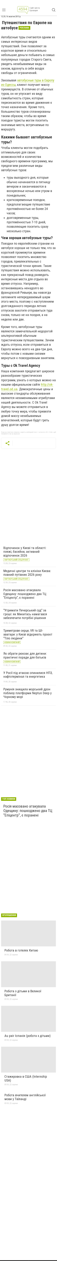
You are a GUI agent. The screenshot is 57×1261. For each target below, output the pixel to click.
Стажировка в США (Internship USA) (25, 1078)
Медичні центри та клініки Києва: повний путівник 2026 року (27, 573)
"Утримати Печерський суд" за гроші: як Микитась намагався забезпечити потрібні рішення (25, 614)
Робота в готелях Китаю (21, 950)
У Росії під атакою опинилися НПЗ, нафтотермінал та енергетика (27, 675)
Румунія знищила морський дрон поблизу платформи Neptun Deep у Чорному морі (27, 693)
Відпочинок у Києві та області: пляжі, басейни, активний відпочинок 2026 (24, 551)
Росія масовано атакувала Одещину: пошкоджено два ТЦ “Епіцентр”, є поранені (24, 594)
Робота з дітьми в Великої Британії (22, 993)
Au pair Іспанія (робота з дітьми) (27, 1036)
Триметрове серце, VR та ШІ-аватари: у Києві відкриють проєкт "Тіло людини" (27, 634)
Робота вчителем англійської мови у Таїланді (25, 1097)
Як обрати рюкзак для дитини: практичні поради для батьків (25, 655)
